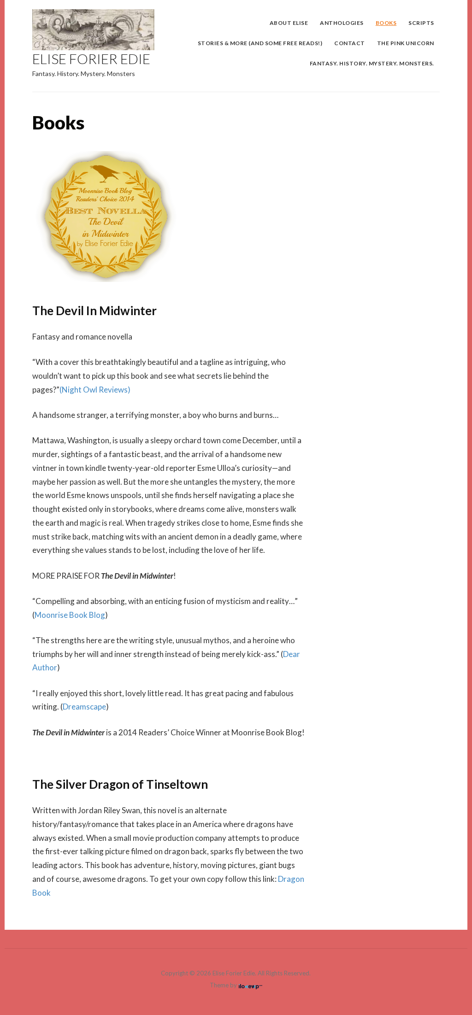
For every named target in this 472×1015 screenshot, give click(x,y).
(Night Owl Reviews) (94, 389)
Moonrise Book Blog (70, 615)
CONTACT (349, 43)
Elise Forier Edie (91, 58)
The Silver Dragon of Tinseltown (120, 784)
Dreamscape (84, 706)
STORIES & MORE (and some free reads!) (260, 43)
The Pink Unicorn (405, 43)
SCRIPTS (421, 22)
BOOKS (386, 22)
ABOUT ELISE (289, 22)
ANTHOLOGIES (342, 22)
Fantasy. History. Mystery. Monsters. (372, 63)
